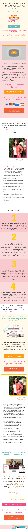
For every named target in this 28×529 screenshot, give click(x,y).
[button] (14, 92)
